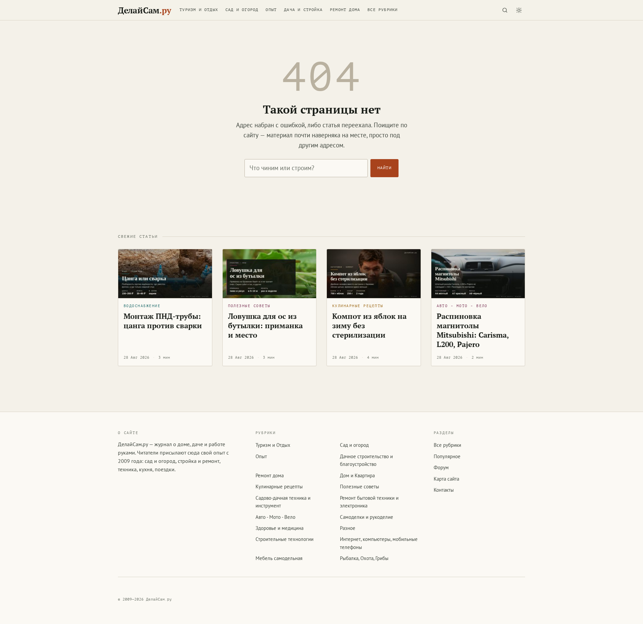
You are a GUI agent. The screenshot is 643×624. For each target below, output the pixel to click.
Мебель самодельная (279, 558)
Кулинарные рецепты (357, 306)
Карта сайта (446, 479)
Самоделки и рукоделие (366, 517)
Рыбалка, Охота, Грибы (364, 558)
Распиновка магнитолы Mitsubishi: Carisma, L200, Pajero (473, 330)
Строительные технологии (284, 539)
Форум (441, 467)
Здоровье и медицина (279, 528)
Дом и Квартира (357, 475)
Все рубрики (382, 9)
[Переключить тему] (518, 10)
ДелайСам (144, 10)
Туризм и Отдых (199, 9)
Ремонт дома (345, 9)
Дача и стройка (303, 9)
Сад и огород (241, 9)
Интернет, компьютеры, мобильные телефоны (379, 543)
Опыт (271, 9)
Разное (347, 528)
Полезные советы (249, 306)
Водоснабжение (142, 306)
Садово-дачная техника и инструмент (283, 502)
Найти (384, 167)
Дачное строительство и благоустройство (366, 460)
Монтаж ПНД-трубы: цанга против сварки (163, 320)
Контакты (444, 490)
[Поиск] (504, 10)
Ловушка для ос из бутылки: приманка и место (265, 325)
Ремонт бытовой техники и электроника (369, 502)
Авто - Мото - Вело (462, 306)
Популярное (447, 456)
